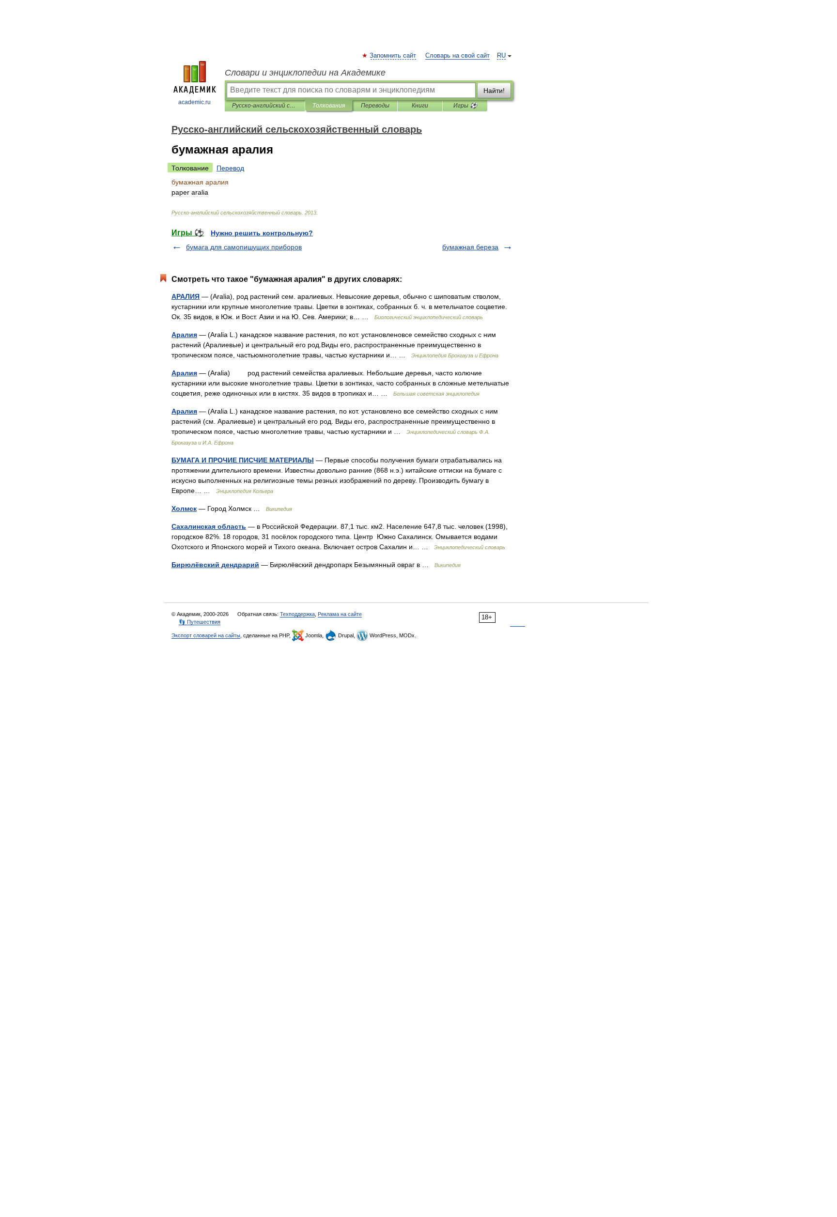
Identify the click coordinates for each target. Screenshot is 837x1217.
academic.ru (194, 102)
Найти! (494, 90)
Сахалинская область (208, 526)
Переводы (375, 105)
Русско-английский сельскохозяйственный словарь (264, 105)
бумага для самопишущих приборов (244, 247)
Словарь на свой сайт (457, 55)
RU (501, 55)
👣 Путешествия (199, 622)
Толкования (328, 105)
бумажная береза (470, 247)
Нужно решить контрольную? (262, 233)
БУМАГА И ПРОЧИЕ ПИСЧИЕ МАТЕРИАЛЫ (242, 460)
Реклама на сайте (340, 614)
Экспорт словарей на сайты (205, 635)
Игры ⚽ (465, 105)
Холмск (184, 508)
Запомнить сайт (393, 55)
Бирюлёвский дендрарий (215, 565)
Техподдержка (297, 614)
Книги (420, 105)
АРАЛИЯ (185, 296)
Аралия (184, 335)
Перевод (230, 168)
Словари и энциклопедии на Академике (305, 72)
